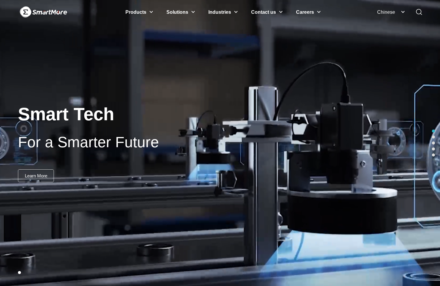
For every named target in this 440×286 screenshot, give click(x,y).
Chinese (386, 12)
